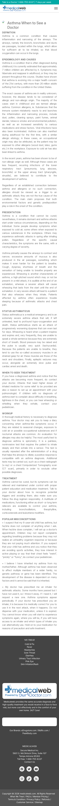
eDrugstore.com (28, 730)
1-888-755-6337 (34, 759)
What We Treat (17, 796)
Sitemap (39, 802)
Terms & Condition (16, 799)
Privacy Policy (33, 799)
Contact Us (29, 762)
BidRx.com (43, 730)
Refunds (46, 799)
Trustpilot (29, 722)
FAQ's (28, 796)
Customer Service (24, 802)
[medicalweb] (29, 691)
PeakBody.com (29, 733)
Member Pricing (40, 796)
